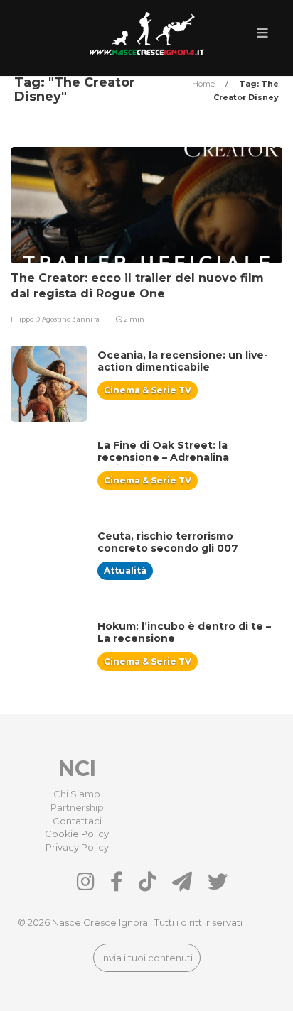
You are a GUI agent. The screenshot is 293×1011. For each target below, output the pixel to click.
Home (204, 84)
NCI (77, 768)
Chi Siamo (76, 793)
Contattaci (77, 820)
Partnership (77, 807)
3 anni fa (86, 319)
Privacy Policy (77, 847)
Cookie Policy (77, 833)
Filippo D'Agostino (41, 319)
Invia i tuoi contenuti (147, 957)
